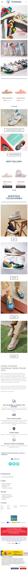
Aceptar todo (14, 568)
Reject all (23, 568)
